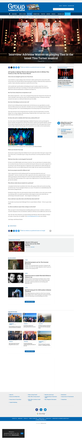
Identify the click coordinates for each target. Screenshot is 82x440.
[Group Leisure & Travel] (16, 10)
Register (65, 5)
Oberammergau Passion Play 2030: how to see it (14, 344)
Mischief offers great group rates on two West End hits (32, 243)
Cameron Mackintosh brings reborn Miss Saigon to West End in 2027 (65, 82)
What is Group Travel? (32, 394)
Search (73, 9)
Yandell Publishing (13, 402)
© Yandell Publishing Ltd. (41, 419)
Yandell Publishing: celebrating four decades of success (30, 344)
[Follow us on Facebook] (36, 409)
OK (22, 433)
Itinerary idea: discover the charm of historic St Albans (15, 327)
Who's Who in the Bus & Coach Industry (34, 400)
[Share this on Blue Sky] (16, 67)
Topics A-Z (26, 418)
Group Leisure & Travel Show (15, 399)
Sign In (60, 5)
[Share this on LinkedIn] (14, 67)
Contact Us (25, 16)
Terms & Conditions (33, 418)
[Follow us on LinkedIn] (41, 409)
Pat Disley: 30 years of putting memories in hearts (30, 326)
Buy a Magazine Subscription (50, 399)
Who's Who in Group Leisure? (34, 396)
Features (41, 51)
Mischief (32, 247)
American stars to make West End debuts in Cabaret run (38, 276)
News (26, 259)
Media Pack (20, 16)
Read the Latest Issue (49, 394)
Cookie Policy (48, 418)
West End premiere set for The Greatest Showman (36, 263)
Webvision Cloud (43, 423)
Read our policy (15, 435)
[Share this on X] (11, 67)
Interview (41, 323)
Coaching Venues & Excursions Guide (52, 16)
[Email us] (45, 409)
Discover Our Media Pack (14, 396)
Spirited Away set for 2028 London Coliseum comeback (38, 290)
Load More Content (30, 301)
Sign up (60, 136)
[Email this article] (19, 67)
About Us (15, 16)
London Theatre (13, 225)
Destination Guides (11, 324)
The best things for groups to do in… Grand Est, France (44, 345)
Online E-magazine (31, 16)
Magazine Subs (71, 5)
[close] (51, 65)
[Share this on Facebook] (9, 67)
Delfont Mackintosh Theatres (64, 86)
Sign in (35, 65)
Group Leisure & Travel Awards (67, 396)
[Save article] (50, 67)
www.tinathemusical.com (33, 216)
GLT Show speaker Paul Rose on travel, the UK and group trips (44, 326)
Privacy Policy (41, 418)
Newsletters (63, 394)
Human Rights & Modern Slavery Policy (60, 418)
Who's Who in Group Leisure (40, 16)
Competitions (64, 399)
